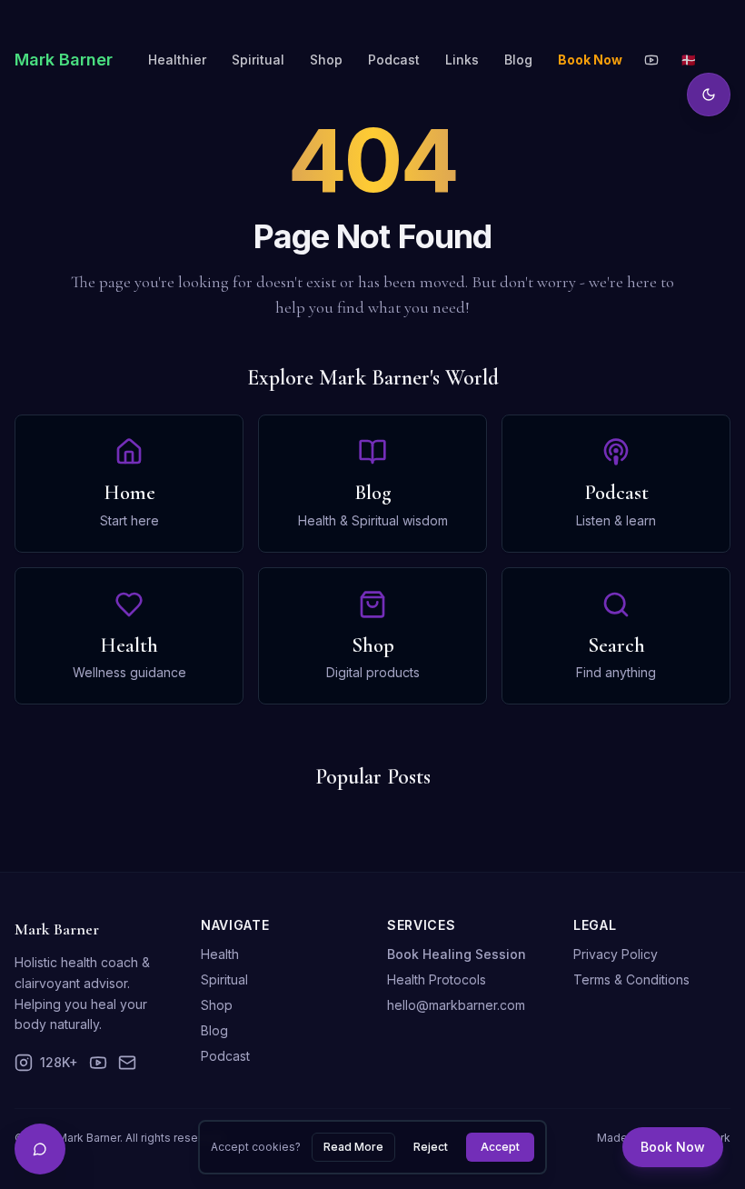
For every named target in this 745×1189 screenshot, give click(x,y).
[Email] (127, 1063)
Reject (430, 1147)
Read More (353, 1147)
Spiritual (258, 59)
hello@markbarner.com (456, 1005)
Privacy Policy (615, 954)
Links (462, 59)
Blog (518, 59)
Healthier (177, 59)
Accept (500, 1147)
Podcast (394, 59)
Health (220, 954)
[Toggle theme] (708, 94)
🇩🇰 (688, 59)
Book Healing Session (456, 954)
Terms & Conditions (631, 979)
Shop (326, 59)
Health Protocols (436, 979)
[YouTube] (651, 60)
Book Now (673, 1146)
